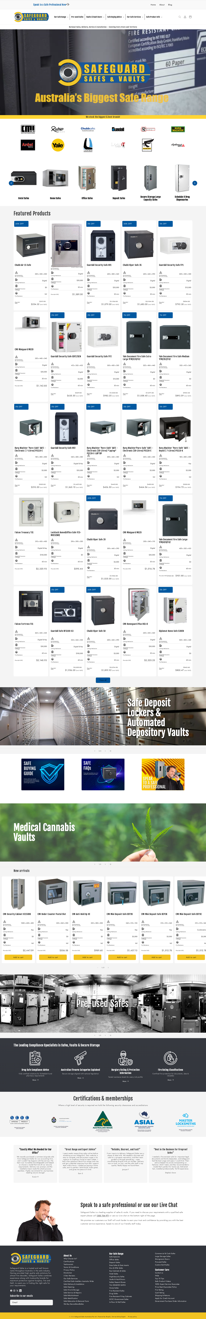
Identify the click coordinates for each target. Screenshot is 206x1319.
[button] (179, 17)
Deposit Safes (114, 1262)
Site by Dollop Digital (119, 1317)
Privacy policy (132, 1317)
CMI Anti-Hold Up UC (81, 914)
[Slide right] (108, 967)
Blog (170, 4)
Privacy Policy (69, 1270)
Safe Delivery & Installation (74, 1284)
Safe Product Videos (163, 1281)
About (162, 4)
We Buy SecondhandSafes (74, 1304)
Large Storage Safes (163, 1256)
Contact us (159, 1273)
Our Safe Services (71, 1278)
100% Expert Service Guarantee (167, 1284)
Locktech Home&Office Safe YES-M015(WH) (66, 533)
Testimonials (68, 1264)
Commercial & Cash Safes (165, 1253)
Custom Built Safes (162, 1265)
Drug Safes (113, 1293)
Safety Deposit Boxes (117, 1282)
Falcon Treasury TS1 (24, 532)
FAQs (157, 1275)
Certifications (69, 1261)
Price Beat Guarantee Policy (166, 1287)
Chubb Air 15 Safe (23, 265)
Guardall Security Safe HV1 (99, 265)
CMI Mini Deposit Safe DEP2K (120, 914)
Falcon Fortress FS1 (24, 624)
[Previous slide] (11, 183)
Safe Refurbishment (71, 1295)
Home (153, 4)
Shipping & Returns (162, 1295)
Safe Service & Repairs (72, 1292)
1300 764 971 (103, 1215)
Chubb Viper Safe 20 (96, 539)
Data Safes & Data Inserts (119, 1265)
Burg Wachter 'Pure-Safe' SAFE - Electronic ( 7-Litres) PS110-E (30, 449)
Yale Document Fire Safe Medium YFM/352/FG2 (174, 357)
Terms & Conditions (71, 1267)
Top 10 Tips (159, 1278)
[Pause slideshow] (111, 751)
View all (103, 680)
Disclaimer (68, 1273)
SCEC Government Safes (119, 1299)
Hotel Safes (113, 1274)
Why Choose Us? (70, 1258)
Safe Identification (71, 1298)
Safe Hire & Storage (71, 1290)
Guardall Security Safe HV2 (63, 448)
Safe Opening (69, 1287)
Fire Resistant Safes (116, 1291)
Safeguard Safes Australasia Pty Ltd (86, 1317)
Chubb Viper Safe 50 (96, 631)
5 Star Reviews (69, 1275)
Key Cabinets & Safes (117, 1271)
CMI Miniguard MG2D (132, 532)
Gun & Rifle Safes (116, 1268)
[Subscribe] (50, 1302)
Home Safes (114, 1288)
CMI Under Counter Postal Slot (52, 914)
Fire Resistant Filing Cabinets (120, 1296)
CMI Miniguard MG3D (24, 349)
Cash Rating (159, 1292)
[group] (103, 717)
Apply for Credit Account (164, 1298)
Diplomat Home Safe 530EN (171, 631)
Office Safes (114, 1259)
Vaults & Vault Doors (117, 1279)
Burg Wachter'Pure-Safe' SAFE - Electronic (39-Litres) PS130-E (138, 449)
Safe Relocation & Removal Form (76, 1301)
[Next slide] (194, 183)
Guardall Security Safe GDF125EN (66, 356)
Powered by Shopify (104, 1317)
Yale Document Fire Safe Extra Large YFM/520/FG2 (137, 357)
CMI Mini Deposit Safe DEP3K (154, 914)
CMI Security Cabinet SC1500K (17, 914)
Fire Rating (159, 1290)
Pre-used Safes (160, 1262)
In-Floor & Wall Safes (117, 1302)
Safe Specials (114, 1256)
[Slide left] (97, 967)
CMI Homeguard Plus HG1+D (135, 624)
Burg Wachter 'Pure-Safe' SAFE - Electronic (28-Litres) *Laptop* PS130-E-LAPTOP (102, 451)
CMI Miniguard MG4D (60, 258)
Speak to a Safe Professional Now (50, 4)
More (34, 1080)
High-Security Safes (116, 1276)
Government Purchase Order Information (170, 1301)
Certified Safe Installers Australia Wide (79, 1281)
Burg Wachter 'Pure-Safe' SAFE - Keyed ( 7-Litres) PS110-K (174, 449)
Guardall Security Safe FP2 (99, 356)
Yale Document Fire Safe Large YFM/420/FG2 (173, 540)
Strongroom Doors (162, 1259)
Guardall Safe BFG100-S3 (62, 631)
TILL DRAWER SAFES (117, 1285)
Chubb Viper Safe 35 (132, 265)
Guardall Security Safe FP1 (171, 265)
